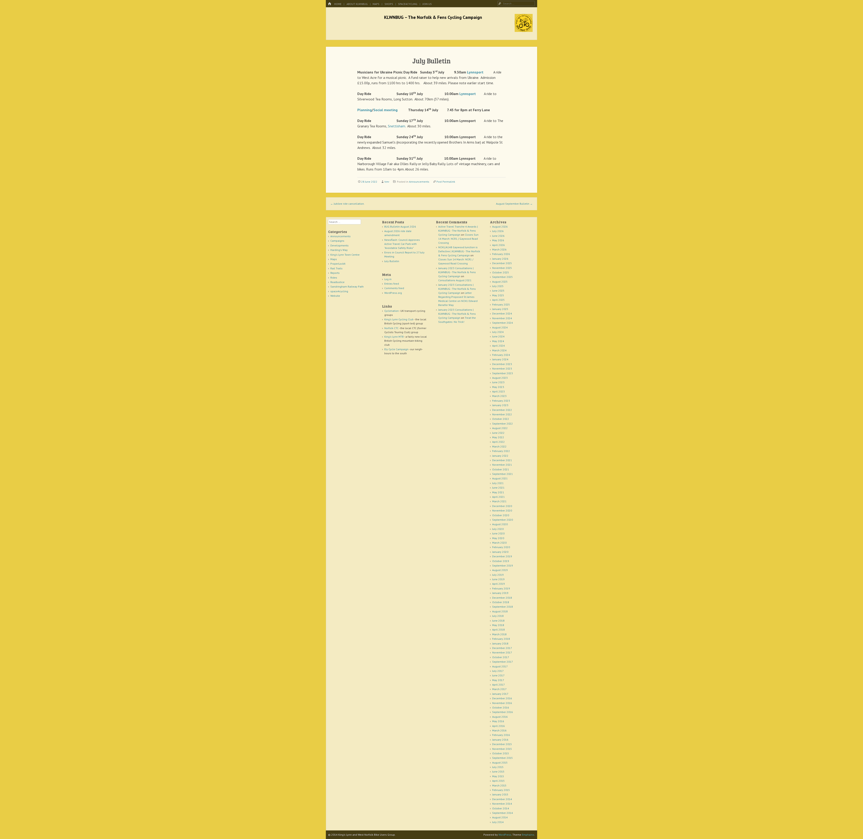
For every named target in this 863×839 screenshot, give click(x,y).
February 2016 (501, 735)
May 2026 (498, 240)
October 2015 (500, 753)
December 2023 (502, 364)
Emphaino (528, 834)
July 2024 (498, 332)
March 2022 (499, 446)
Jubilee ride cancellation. (347, 203)
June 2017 (498, 675)
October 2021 (500, 469)
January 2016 (500, 739)
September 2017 (502, 661)
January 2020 (500, 551)
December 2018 (502, 597)
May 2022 (498, 437)
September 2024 (502, 322)
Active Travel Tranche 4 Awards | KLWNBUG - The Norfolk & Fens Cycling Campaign (458, 230)
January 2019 (500, 593)
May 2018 (498, 625)
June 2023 (498, 382)
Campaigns (337, 240)
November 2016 (502, 703)
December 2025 (502, 263)
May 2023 (498, 387)
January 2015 (500, 794)
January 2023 (500, 405)
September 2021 (502, 474)
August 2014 (500, 817)
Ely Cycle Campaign (396, 349)
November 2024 (502, 318)
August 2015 (500, 762)
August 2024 (500, 327)
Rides (333, 277)
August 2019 (500, 570)
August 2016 (500, 716)
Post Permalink (445, 181)
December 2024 (502, 313)
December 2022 (502, 410)
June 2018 (498, 620)
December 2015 (502, 744)
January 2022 (500, 455)
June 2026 (498, 235)
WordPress (504, 834)
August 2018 (500, 611)
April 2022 (498, 441)
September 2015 (502, 757)
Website (335, 295)
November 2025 (502, 268)
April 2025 (498, 299)
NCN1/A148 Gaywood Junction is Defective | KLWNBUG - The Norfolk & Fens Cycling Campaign (459, 251)
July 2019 (498, 574)
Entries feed (391, 283)
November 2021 (502, 464)
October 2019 (500, 561)
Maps (376, 4)
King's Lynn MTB (394, 336)
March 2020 (499, 542)
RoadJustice (337, 282)
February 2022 (501, 451)
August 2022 (500, 428)
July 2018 (498, 616)
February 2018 (501, 638)
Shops (389, 4)
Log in (387, 279)
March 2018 (499, 634)
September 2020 (502, 519)
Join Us (427, 4)
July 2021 (498, 483)
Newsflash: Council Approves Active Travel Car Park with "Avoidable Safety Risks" (402, 244)
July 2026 (498, 231)
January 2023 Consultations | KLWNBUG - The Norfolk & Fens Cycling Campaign (457, 272)
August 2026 (500, 226)
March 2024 (499, 350)
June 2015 (498, 771)
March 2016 (499, 730)
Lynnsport (475, 72)
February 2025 (501, 304)
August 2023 (500, 377)
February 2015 (501, 790)
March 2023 (499, 396)
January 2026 (500, 258)
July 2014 (498, 822)
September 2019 (502, 565)
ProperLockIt (337, 263)
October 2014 (500, 808)
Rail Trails (336, 268)
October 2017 (500, 657)
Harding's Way (339, 250)
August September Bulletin (514, 203)
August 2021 (500, 478)
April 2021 (498, 496)
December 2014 (502, 799)
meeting (391, 110)
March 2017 (499, 689)
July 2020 (498, 529)
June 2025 (498, 290)
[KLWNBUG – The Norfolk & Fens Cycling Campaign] (524, 30)
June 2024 (498, 336)
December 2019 (502, 556)
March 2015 (499, 785)
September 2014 (502, 813)
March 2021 (499, 501)
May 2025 (498, 295)
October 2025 (500, 272)
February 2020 (501, 547)
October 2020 (500, 515)
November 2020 (502, 510)
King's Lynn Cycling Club (399, 319)
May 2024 (498, 341)
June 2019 (498, 579)
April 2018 (498, 629)
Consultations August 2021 (455, 280)
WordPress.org (393, 292)
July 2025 (498, 286)
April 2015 (498, 780)
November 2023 (502, 368)
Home (337, 4)
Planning (364, 110)
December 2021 (502, 460)
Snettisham (396, 126)
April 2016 (498, 726)
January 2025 (500, 309)
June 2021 (498, 487)
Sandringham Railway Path (347, 286)
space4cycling (407, 4)
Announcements (419, 181)
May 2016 (498, 721)
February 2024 (501, 354)
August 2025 (500, 281)
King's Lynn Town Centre (345, 254)
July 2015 (498, 767)
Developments (339, 245)
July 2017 (498, 671)
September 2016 (502, 712)
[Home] (329, 4)
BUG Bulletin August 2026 (400, 226)
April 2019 (498, 583)
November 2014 (502, 803)
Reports (335, 273)
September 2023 (502, 373)
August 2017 (500, 666)
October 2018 (500, 602)
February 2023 (501, 400)
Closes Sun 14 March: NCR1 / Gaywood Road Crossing (458, 238)
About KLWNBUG (357, 4)
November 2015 (502, 748)
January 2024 (500, 359)
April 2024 (498, 345)
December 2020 (502, 506)
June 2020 (498, 533)
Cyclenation (391, 310)
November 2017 (502, 652)
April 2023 (498, 391)
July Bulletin (391, 261)
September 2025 (502, 277)
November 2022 (502, 414)
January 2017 (500, 693)
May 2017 (498, 680)
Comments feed (394, 288)
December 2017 (502, 648)
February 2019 (501, 588)
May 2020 (498, 538)
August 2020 (500, 524)
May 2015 (498, 776)
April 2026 (498, 245)
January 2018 (500, 643)
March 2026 (499, 249)
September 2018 (502, 606)
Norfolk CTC (391, 328)
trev (387, 181)
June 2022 (498, 432)
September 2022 (502, 423)
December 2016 (502, 698)
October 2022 (500, 419)
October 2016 (500, 707)
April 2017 (498, 684)
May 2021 (498, 492)
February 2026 (501, 254)
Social (378, 110)
